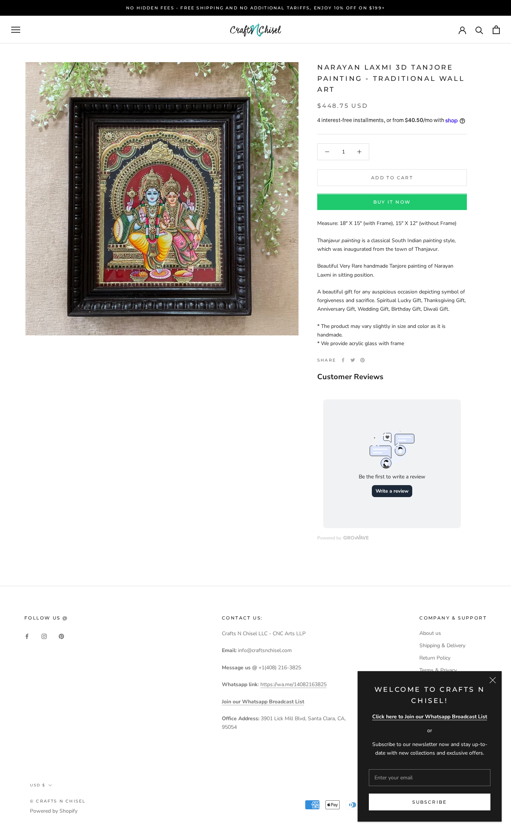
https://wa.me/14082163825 (293, 684)
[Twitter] (353, 360)
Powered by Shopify (53, 811)
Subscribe (429, 802)
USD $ (37, 785)
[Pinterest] (362, 360)
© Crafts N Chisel (58, 801)
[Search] (479, 30)
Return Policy (434, 657)
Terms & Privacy (438, 670)
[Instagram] (44, 635)
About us (430, 633)
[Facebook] (343, 360)
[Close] (492, 680)
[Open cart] (496, 29)
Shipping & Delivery (442, 645)
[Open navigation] (15, 30)
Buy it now (392, 202)
